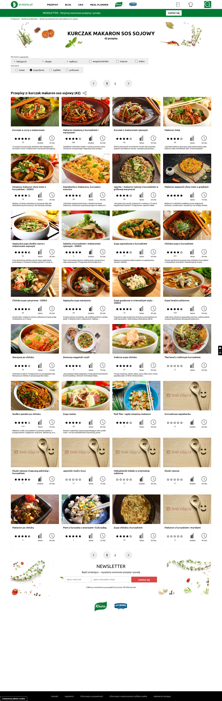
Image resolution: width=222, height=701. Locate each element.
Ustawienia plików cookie (13, 699)
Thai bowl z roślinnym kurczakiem (183, 357)
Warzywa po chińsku (23, 357)
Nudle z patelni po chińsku (26, 414)
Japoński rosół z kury (74, 470)
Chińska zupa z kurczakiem (179, 243)
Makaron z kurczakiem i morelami (183, 527)
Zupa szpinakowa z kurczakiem (130, 243)
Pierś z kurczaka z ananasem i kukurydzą (85, 527)
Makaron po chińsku (23, 527)
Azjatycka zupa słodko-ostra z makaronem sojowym (28, 244)
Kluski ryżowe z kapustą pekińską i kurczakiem (30, 471)
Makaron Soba (172, 130)
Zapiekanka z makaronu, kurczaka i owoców (82, 188)
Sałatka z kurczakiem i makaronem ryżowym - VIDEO (82, 244)
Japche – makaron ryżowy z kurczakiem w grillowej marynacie (136, 188)
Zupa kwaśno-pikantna (177, 300)
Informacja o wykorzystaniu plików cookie (128, 696)
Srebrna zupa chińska (125, 357)
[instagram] (220, 352)
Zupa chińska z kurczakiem (128, 527)
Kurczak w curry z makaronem (28, 130)
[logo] (22, 4)
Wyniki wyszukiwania (29, 19)
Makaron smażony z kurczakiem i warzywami (81, 131)
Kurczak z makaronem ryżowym (131, 130)
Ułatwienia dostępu (162, 696)
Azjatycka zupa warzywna (77, 300)
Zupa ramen (69, 414)
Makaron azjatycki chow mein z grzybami (187, 187)
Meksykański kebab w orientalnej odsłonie (132, 471)
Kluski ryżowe (172, 470)
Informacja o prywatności (91, 696)
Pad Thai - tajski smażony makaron (132, 414)
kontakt (54, 696)
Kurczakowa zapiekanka (178, 414)
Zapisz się (144, 579)
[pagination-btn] (128, 83)
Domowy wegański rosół (76, 357)
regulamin (69, 696)
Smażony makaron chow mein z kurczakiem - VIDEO (29, 188)
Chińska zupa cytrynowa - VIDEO (29, 300)
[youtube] (220, 348)
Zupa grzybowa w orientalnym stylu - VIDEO (134, 301)
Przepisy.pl (15, 19)
